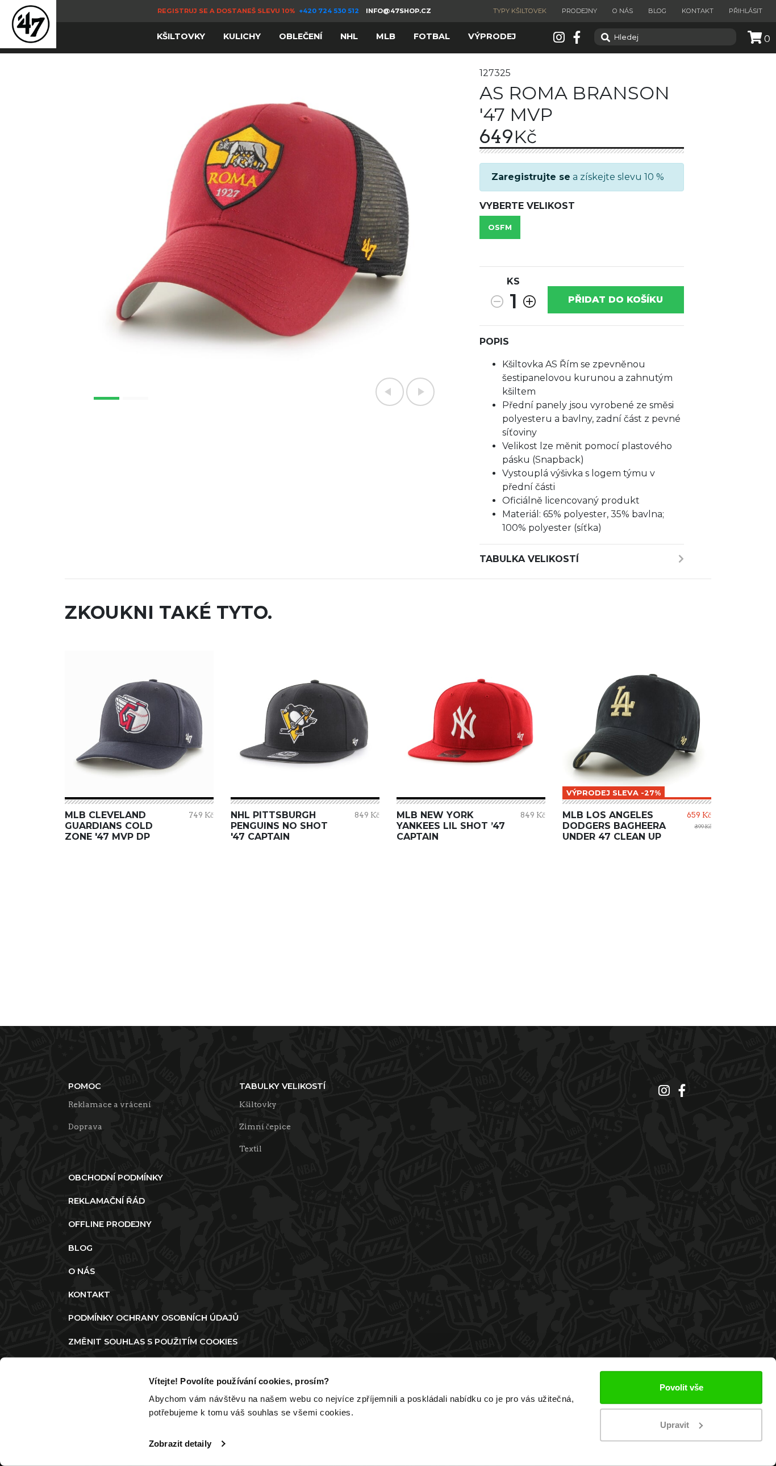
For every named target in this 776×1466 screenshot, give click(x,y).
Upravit (674, 1424)
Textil (250, 1148)
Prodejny (579, 11)
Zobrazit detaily (180, 1443)
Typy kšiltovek (519, 11)
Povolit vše (681, 1387)
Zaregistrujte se (530, 176)
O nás (622, 11)
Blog (657, 11)
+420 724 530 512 (330, 11)
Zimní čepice (265, 1126)
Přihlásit (745, 11)
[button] (390, 392)
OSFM (500, 227)
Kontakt (698, 11)
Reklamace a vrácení (109, 1104)
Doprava (85, 1126)
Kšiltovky (258, 1104)
